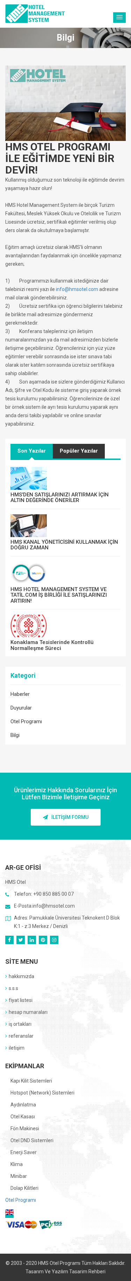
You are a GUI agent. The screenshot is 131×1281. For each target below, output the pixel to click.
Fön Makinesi (24, 1128)
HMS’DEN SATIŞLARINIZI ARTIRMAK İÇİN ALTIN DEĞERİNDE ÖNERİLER (59, 498)
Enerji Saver (23, 1152)
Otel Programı (26, 721)
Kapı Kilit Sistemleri (31, 1081)
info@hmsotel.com (77, 289)
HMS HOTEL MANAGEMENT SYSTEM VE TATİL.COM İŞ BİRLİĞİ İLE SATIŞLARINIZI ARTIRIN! (58, 595)
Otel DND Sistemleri (31, 1140)
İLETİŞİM (16, 1048)
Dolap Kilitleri (24, 1188)
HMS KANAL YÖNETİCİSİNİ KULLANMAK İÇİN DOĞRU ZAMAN (64, 545)
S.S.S (13, 988)
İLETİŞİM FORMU (69, 817)
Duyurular (21, 708)
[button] (119, 17)
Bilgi (15, 735)
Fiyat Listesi (20, 1000)
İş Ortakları (20, 1024)
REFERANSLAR (21, 1036)
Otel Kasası (22, 1116)
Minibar (18, 1176)
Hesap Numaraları (28, 1012)
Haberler (20, 694)
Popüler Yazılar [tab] (79, 451)
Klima (16, 1164)
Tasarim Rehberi (87, 1271)
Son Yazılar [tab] (31, 451)
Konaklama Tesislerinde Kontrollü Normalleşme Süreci (52, 645)
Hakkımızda (21, 976)
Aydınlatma (23, 1104)
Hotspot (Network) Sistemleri (42, 1093)
